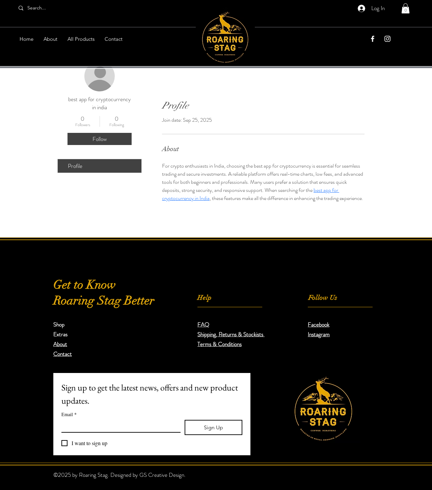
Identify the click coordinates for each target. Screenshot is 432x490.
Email (69, 414)
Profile (75, 166)
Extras (60, 334)
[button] (405, 8)
